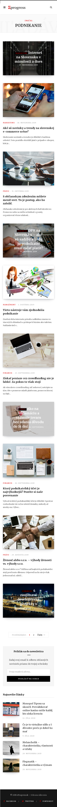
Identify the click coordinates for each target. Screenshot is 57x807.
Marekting (21, 53)
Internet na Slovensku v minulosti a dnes (28, 57)
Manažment (9, 305)
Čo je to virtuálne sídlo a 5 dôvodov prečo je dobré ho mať (38, 728)
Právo (6, 191)
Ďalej (39, 635)
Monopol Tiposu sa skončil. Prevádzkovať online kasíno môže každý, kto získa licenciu (38, 708)
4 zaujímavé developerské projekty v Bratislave (27, 599)
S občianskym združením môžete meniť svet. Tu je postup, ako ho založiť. (24, 200)
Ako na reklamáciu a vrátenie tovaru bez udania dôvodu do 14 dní (28, 417)
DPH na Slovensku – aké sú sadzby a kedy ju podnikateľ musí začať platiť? (28, 239)
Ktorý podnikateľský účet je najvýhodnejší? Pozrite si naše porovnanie (23, 492)
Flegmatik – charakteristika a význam (37, 763)
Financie (22, 231)
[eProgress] (16, 7)
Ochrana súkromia (39, 795)
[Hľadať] (51, 7)
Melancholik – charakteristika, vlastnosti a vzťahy (38, 746)
